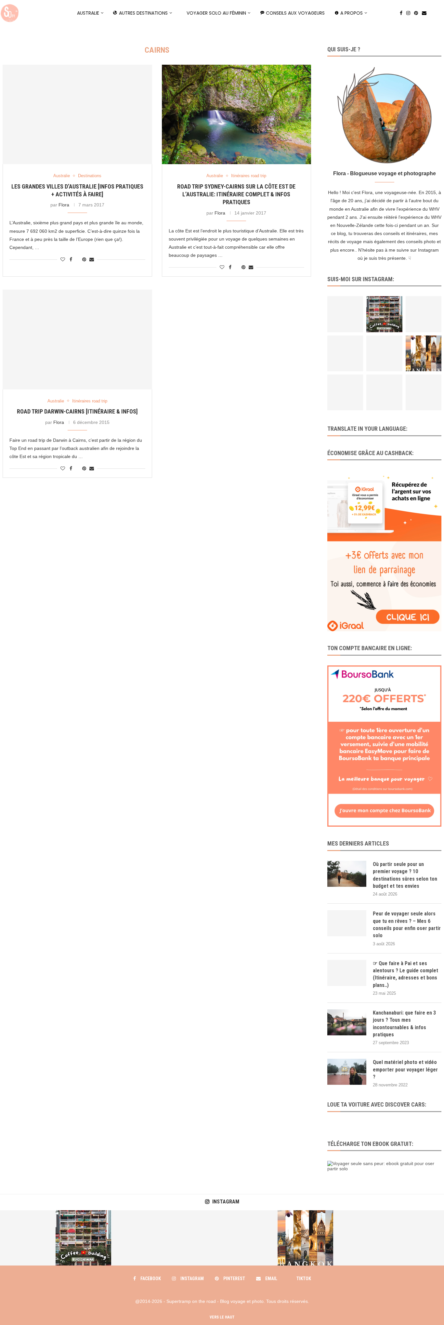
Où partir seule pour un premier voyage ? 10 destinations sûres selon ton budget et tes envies (405, 875)
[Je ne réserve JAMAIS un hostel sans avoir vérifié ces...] (345, 314)
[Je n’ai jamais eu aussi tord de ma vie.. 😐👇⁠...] (423, 314)
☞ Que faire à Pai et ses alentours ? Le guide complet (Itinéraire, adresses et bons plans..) (405, 974)
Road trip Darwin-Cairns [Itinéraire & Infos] (77, 411)
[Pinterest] (416, 13)
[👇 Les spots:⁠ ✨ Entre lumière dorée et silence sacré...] (423, 353)
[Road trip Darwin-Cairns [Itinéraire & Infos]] (77, 339)
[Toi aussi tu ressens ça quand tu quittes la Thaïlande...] (384, 353)
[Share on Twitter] (77, 259)
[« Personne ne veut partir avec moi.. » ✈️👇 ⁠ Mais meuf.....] (384, 392)
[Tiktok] (432, 13)
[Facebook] (401, 13)
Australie (88, 13)
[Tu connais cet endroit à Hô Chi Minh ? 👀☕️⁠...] (384, 314)
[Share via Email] (91, 259)
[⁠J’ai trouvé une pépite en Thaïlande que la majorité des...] (345, 392)
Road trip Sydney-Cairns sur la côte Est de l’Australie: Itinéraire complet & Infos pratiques (236, 194)
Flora (64, 204)
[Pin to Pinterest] (84, 259)
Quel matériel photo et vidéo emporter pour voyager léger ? (405, 1069)
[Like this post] (62, 259)
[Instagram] (408, 13)
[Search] (440, 13)
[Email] (424, 13)
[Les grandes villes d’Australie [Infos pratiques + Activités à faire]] (77, 114)
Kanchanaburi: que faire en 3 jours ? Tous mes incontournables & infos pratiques (404, 1024)
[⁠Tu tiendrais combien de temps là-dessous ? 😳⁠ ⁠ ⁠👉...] (345, 353)
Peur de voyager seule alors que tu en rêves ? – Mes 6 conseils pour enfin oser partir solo (407, 924)
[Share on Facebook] (71, 259)
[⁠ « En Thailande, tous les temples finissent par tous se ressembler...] (423, 392)
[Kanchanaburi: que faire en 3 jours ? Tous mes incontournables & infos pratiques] (346, 1022)
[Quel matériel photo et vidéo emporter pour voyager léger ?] (346, 1072)
